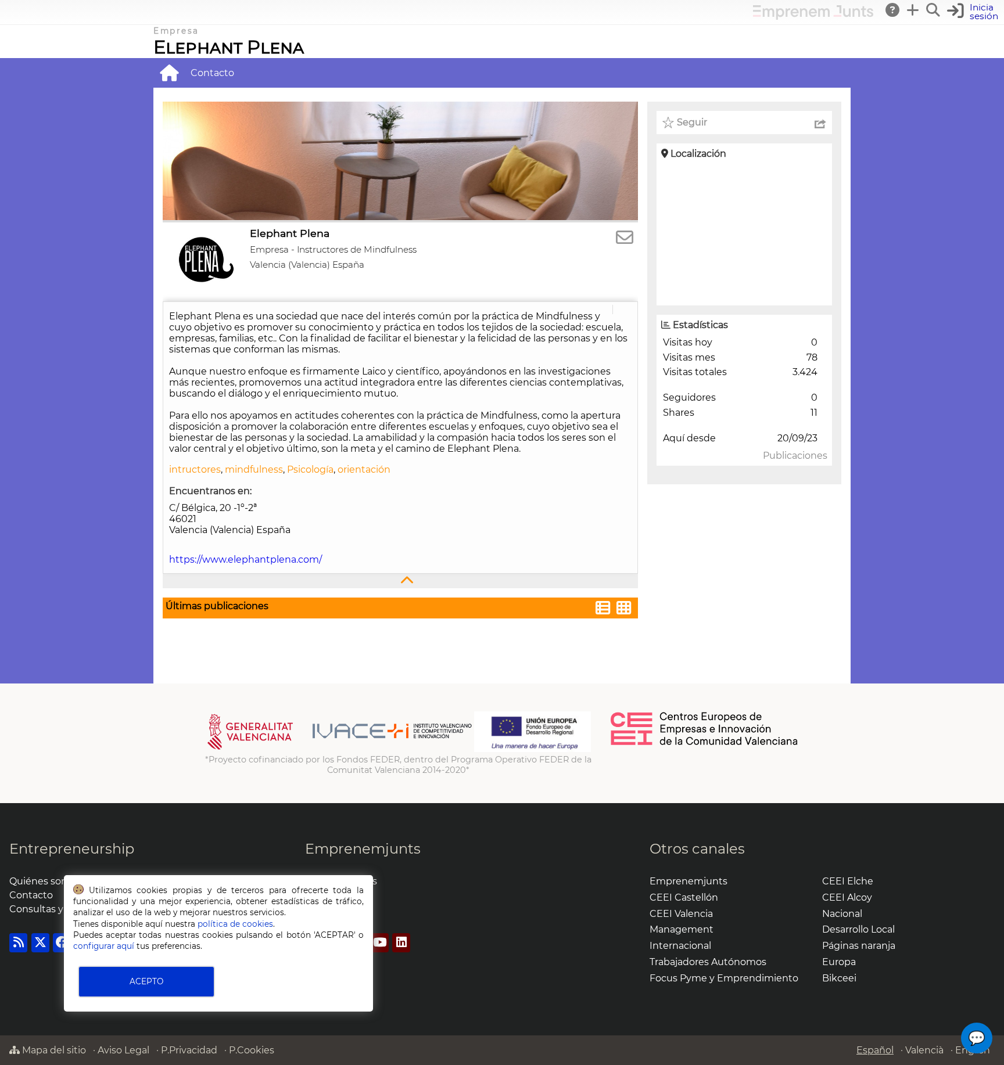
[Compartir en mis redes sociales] (820, 122)
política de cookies (235, 924)
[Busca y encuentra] (933, 10)
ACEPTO (146, 981)
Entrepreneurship (71, 848)
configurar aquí (103, 946)
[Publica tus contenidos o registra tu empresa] (913, 10)
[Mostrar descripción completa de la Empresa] (400, 581)
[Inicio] (169, 72)
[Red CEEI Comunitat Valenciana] (705, 743)
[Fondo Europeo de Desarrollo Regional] (532, 749)
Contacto (212, 72)
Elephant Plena (228, 46)
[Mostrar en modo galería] (624, 609)
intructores (195, 469)
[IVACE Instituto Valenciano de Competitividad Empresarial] (339, 749)
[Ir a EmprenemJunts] (813, 16)
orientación (364, 469)
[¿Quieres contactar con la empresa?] (624, 238)
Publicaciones (795, 455)
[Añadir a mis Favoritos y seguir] (668, 122)
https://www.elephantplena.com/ (245, 559)
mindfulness (254, 469)
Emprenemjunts (363, 848)
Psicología (310, 469)
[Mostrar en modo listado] (603, 609)
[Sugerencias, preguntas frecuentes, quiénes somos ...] (893, 10)
